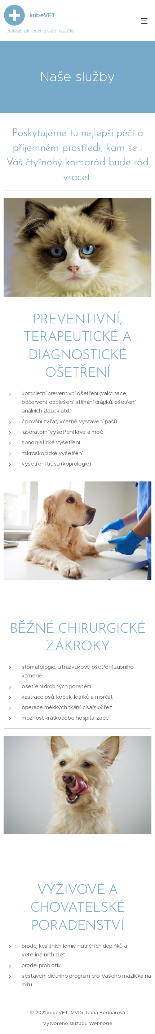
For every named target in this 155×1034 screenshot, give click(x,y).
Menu (144, 20)
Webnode (100, 1023)
